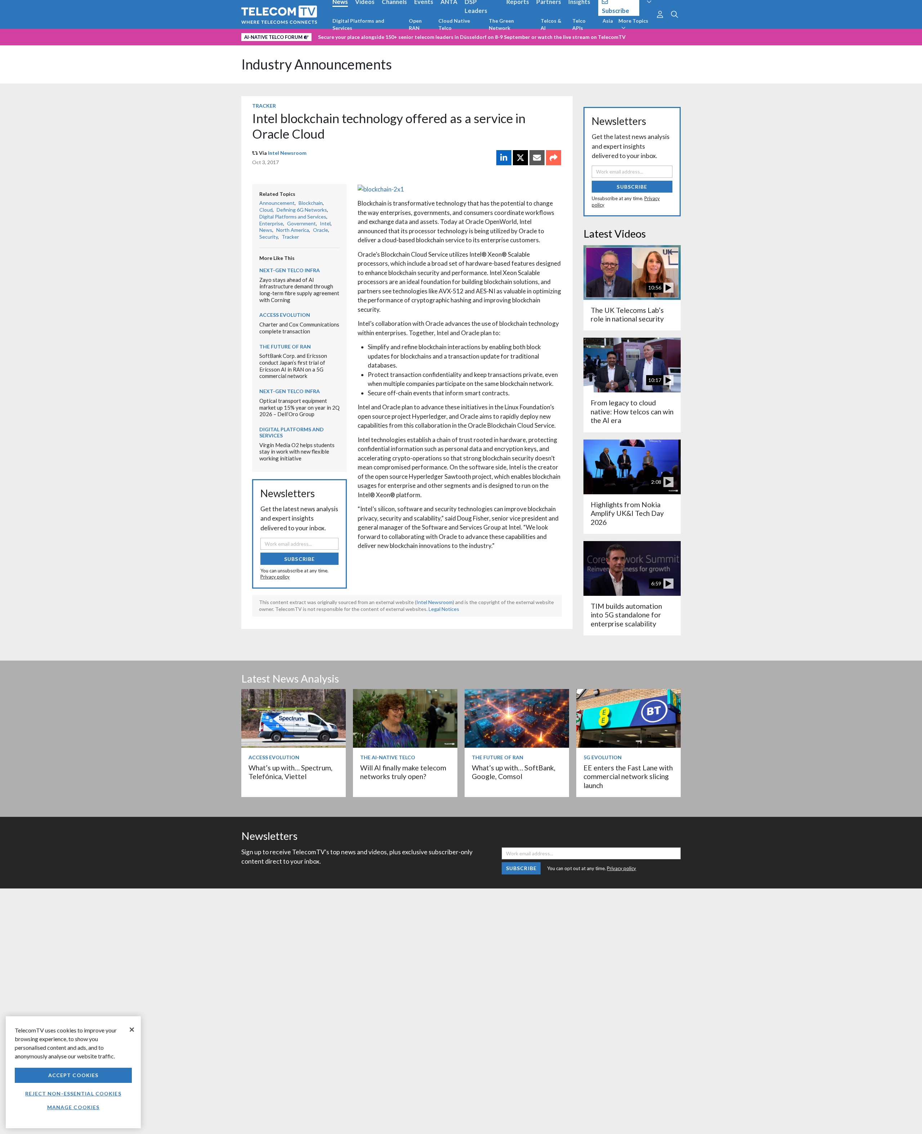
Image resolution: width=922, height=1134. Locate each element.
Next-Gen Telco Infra (289, 270)
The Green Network (501, 24)
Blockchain (311, 203)
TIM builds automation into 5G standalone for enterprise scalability (626, 615)
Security (268, 237)
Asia (608, 21)
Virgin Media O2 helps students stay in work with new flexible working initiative (297, 452)
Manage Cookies (73, 1107)
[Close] (132, 1030)
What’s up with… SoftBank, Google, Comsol (513, 772)
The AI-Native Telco (387, 757)
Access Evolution (284, 315)
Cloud (266, 210)
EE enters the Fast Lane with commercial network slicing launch (628, 776)
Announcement (277, 203)
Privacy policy (275, 577)
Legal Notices (444, 609)
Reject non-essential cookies (73, 1093)
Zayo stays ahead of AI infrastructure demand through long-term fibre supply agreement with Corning (299, 289)
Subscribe (299, 559)
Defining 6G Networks (302, 210)
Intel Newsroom (287, 153)
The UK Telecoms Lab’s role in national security (627, 314)
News (265, 230)
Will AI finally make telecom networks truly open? (403, 772)
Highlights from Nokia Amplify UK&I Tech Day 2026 (627, 513)
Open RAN (415, 24)
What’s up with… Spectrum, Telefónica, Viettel (290, 772)
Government (301, 223)
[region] (73, 1072)
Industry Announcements (316, 64)
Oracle (320, 230)
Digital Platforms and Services (358, 24)
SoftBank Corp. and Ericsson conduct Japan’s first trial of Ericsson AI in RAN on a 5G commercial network (293, 365)
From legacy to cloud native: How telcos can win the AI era (632, 411)
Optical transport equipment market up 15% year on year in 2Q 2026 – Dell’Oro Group (299, 407)
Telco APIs (579, 24)
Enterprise (271, 223)
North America (292, 230)
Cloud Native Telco (454, 24)
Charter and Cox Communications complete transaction (299, 327)
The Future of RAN (285, 346)
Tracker (264, 106)
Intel (325, 223)
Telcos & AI (551, 24)
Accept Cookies (73, 1075)
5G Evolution (602, 757)
